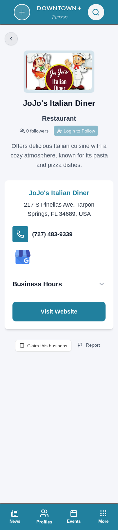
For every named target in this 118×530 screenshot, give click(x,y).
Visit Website (59, 311)
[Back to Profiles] (11, 38)
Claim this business (47, 345)
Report (93, 345)
